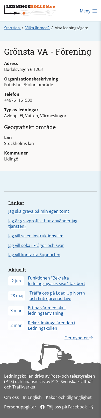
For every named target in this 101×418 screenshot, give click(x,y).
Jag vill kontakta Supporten (34, 255)
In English (32, 397)
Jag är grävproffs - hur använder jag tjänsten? (42, 223)
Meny (85, 11)
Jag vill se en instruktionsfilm (35, 236)
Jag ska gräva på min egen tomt (38, 211)
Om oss (11, 397)
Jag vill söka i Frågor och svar (36, 245)
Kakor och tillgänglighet (69, 397)
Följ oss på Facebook (67, 407)
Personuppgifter (20, 407)
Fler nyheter (76, 338)
